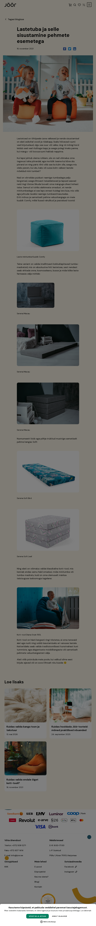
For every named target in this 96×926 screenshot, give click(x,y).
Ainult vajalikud (59, 916)
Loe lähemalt (86, 910)
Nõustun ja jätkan (37, 916)
